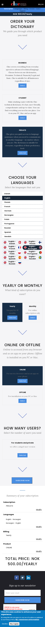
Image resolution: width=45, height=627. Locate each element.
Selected (22, 153)
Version (32, 9)
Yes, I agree (14, 624)
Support (22, 11)
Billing (26, 9)
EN (39, 4)
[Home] (18, 3)
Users (38, 9)
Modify (39, 509)
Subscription (8, 9)
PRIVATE (9, 506)
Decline (5, 624)
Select (22, 85)
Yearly (8, 535)
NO (43, 4)
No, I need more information (27, 619)
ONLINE (9, 547)
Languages (18, 9)
